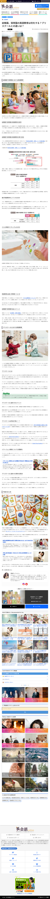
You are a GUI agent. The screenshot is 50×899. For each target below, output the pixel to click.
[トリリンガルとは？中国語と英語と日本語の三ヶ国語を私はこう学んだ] (9, 645)
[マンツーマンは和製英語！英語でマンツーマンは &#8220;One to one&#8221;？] (40, 658)
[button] (21, 685)
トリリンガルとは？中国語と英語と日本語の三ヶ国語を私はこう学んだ (9, 651)
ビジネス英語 (6, 797)
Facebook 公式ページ (14, 837)
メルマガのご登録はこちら (43, 9)
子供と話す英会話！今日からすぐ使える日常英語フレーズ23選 (9, 638)
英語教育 (6, 19)
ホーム (4, 1)
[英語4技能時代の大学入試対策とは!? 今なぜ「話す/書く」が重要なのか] (24, 632)
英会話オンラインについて (24, 1)
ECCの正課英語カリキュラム (29, 298)
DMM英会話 (7, 682)
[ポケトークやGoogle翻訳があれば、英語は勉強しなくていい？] (40, 645)
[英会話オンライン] (10, 6)
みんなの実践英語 (15, 12)
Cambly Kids (7, 676)
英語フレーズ (25, 797)
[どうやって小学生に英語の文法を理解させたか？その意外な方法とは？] (24, 658)
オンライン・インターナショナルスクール (15, 531)
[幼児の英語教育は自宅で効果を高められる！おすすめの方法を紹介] (24, 618)
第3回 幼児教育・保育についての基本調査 (35, 141)
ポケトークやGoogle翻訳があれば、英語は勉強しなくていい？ (39, 651)
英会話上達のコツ (5, 12)
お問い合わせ (37, 1)
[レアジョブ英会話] (25, 884)
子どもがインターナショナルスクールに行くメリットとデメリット (9, 664)
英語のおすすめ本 (24, 12)
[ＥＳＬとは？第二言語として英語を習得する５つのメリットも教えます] (40, 632)
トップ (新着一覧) (37, 872)
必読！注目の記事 (13, 872)
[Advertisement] (25, 281)
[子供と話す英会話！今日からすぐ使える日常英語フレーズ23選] (9, 632)
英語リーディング (43, 12)
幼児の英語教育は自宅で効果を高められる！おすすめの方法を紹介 (25, 625)
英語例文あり (34, 797)
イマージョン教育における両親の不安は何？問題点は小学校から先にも (40, 625)
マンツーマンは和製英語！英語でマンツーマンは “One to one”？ (40, 664)
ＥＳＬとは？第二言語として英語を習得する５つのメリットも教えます (40, 638)
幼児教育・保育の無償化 (15, 313)
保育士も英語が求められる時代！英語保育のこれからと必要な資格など (9, 625)
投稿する (9, 29)
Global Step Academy (14, 436)
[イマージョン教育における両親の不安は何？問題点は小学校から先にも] (40, 618)
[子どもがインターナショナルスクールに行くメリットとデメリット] (9, 658)
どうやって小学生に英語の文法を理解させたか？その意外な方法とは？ (25, 664)
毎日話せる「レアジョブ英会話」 (25, 893)
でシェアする (37, 606)
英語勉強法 (43, 797)
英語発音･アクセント (15, 800)
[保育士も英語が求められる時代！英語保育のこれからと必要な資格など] (9, 618)
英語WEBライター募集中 (14, 834)
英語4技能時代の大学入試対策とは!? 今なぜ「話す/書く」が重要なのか (25, 638)
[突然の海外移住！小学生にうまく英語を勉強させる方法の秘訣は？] (24, 645)
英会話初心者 (16, 797)
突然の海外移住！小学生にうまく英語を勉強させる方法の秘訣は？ (25, 651)
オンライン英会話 (33, 12)
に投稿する (14, 606)
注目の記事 (11, 1)
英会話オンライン (11, 897)
